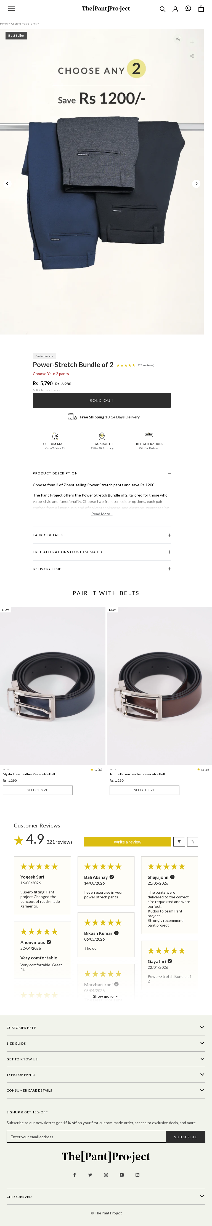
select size (37, 790)
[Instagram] (106, 1174)
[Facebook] (74, 1174)
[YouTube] (122, 1174)
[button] (126, 364)
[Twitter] (90, 1174)
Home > (5, 23)
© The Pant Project (106, 1213)
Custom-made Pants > (25, 23)
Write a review (127, 841)
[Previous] (7, 183)
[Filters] (179, 841)
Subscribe (185, 1137)
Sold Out (102, 400)
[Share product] (178, 39)
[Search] (163, 9)
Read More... (102, 513)
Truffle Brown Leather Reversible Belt (137, 774)
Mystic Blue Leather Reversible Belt (29, 774)
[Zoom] (192, 42)
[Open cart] (201, 9)
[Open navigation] (11, 8)
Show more (103, 996)
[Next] (196, 183)
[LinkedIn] (137, 1174)
